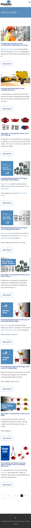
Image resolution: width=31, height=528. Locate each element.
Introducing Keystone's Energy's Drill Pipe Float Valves (14, 179)
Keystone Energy (6, 184)
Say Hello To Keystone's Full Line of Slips (15, 414)
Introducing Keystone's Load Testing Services (12, 89)
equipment (16, 51)
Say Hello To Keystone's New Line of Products (14, 134)
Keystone (6, 233)
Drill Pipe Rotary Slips (10, 330)
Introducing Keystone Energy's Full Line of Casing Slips (15, 367)
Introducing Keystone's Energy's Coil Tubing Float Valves (14, 228)
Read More (7, 64)
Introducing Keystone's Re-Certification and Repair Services (14, 44)
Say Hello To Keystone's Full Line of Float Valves (15, 275)
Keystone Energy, (8, 49)
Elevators (4, 473)
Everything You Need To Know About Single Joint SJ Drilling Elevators (13, 464)
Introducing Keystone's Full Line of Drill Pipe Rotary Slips (15, 320)
